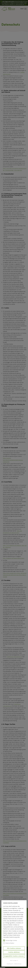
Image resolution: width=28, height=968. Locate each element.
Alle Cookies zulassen (14, 948)
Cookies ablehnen (14, 952)
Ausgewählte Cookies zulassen (14, 956)
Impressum (10, 964)
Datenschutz (17, 964)
